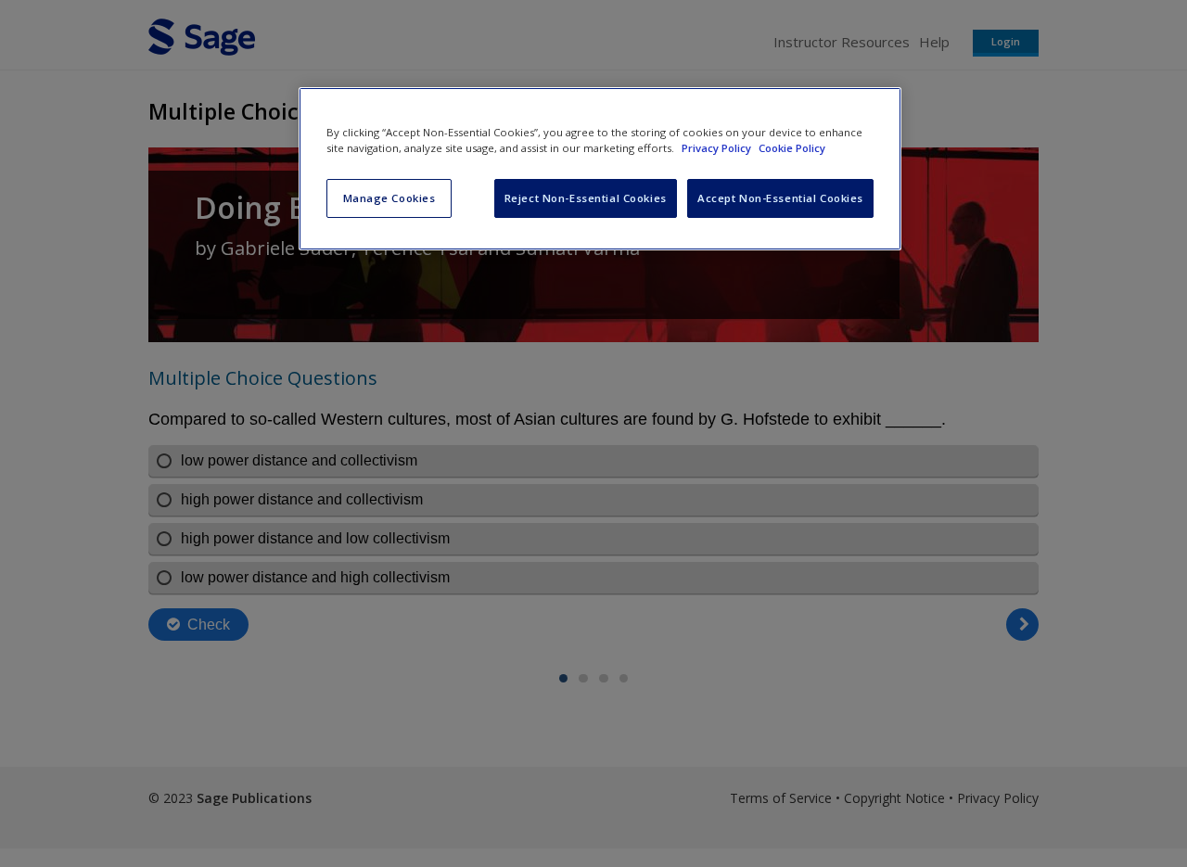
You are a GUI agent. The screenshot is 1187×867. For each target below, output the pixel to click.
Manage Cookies (389, 198)
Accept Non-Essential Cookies (780, 198)
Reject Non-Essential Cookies (585, 198)
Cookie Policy (792, 148)
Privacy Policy (718, 148)
